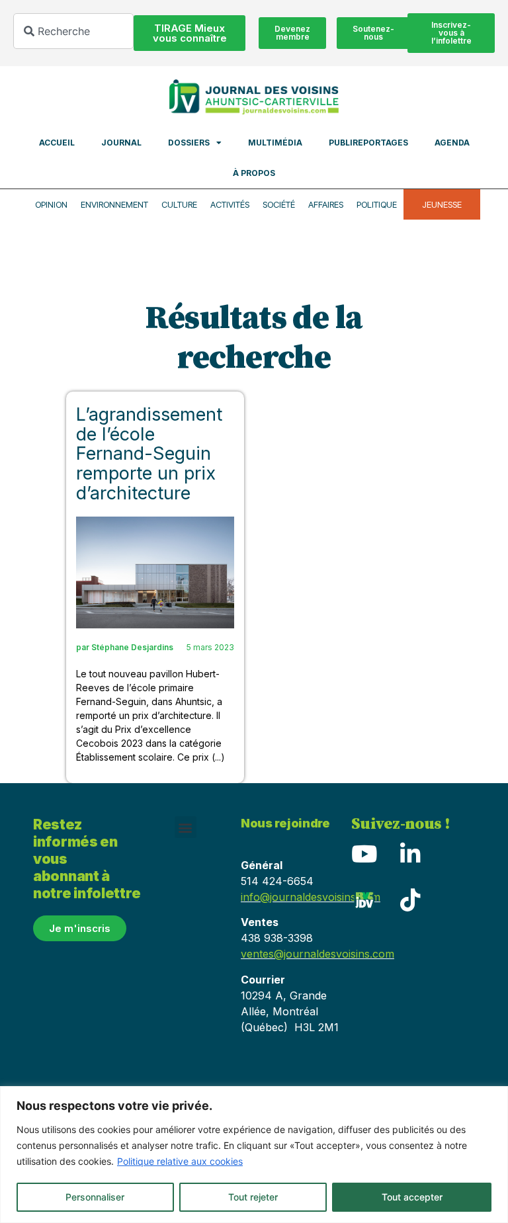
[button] (185, 827)
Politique (377, 204)
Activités (229, 204)
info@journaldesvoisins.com (310, 897)
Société (279, 204)
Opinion (51, 204)
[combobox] (73, 31)
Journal (121, 143)
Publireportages (368, 143)
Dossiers (189, 143)
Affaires (325, 204)
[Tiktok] (411, 899)
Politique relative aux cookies (180, 1161)
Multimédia (275, 143)
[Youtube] (364, 853)
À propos (254, 173)
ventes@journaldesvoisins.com (317, 953)
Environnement (114, 204)
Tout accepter (412, 1196)
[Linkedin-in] (411, 853)
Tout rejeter (253, 1196)
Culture (179, 204)
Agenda (452, 143)
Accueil (57, 143)
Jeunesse (442, 204)
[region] (254, 1154)
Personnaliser (94, 1196)
